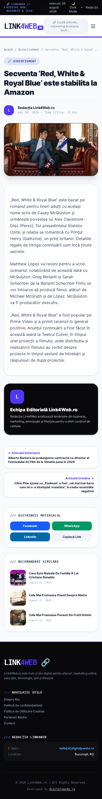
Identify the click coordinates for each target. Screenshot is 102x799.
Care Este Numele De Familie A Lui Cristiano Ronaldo (53, 575)
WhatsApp (72, 526)
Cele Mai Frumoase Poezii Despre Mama (58, 595)
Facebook (30, 526)
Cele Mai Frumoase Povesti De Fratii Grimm (60, 615)
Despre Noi (12, 699)
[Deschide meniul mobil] (93, 26)
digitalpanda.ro (62, 789)
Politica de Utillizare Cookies (24, 711)
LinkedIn (30, 537)
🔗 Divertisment (22, 61)
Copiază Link (72, 537)
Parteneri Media (15, 717)
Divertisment (28, 49)
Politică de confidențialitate (23, 705)
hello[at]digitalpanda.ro (76, 748)
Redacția (92, 7)
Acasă (8, 49)
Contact (9, 723)
